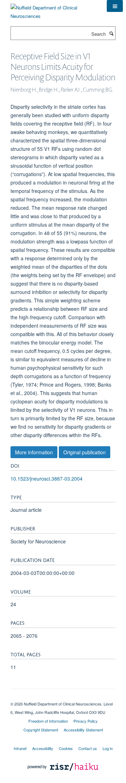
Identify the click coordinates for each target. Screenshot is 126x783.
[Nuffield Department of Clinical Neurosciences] (53, 9)
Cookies (66, 748)
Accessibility (42, 748)
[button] (115, 6)
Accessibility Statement (83, 729)
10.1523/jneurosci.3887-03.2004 (46, 478)
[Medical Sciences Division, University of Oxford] (62, 698)
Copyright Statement (40, 729)
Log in (108, 748)
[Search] (111, 33)
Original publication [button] (84, 452)
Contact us (87, 748)
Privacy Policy (86, 721)
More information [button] (34, 452)
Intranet (20, 748)
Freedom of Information (48, 721)
